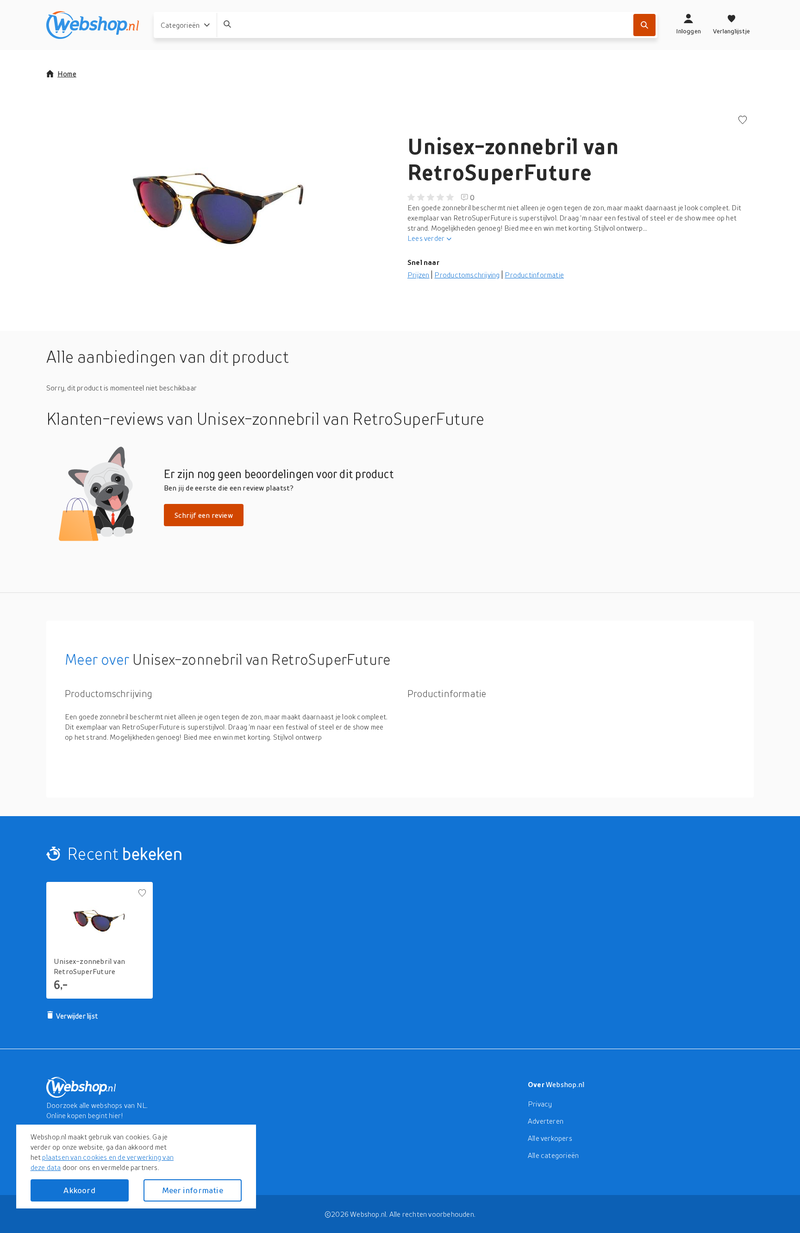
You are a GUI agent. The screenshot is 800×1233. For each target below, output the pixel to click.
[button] (219, 208)
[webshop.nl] (92, 25)
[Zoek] (644, 25)
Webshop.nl (565, 1084)
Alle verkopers (550, 1138)
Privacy (540, 1104)
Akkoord (79, 1190)
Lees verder (425, 238)
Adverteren (545, 1121)
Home (66, 73)
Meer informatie (192, 1190)
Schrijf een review (204, 515)
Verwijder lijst (77, 1016)
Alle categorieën (553, 1155)
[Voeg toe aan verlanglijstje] (742, 121)
